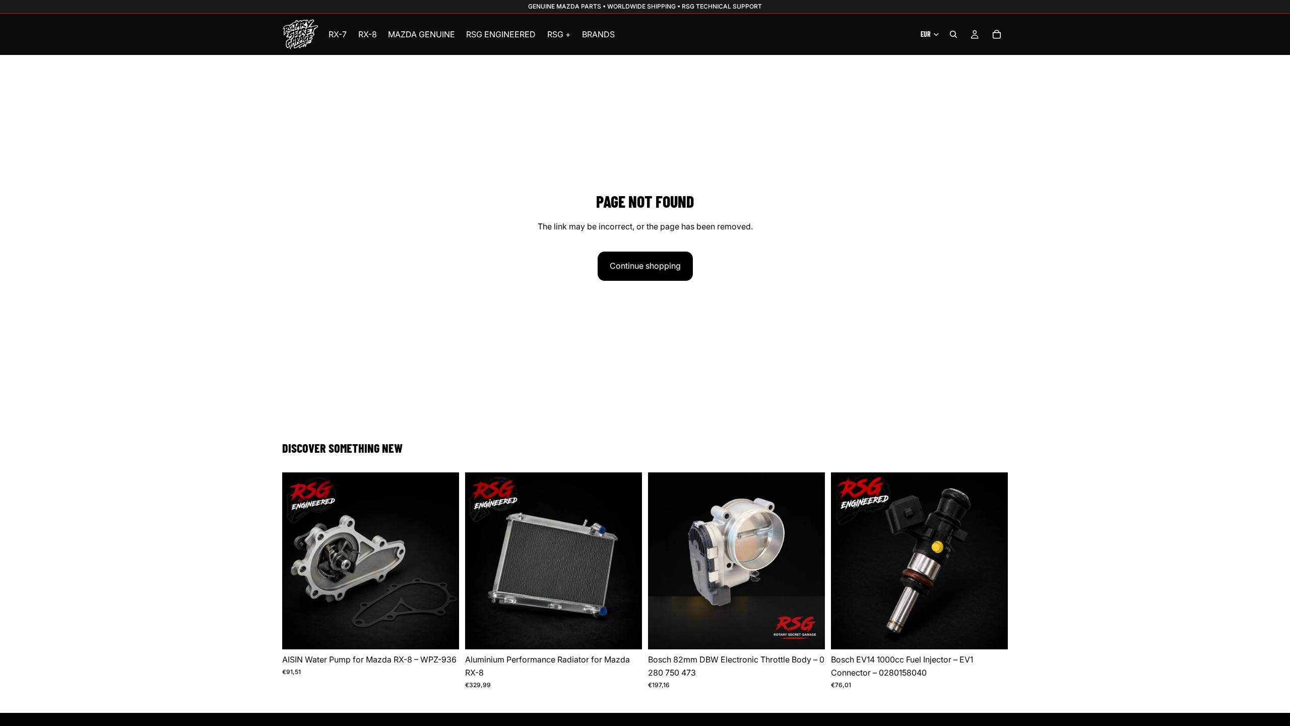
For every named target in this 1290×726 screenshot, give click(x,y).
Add (452, 634)
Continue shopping (645, 266)
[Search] (953, 34)
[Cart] (997, 34)
